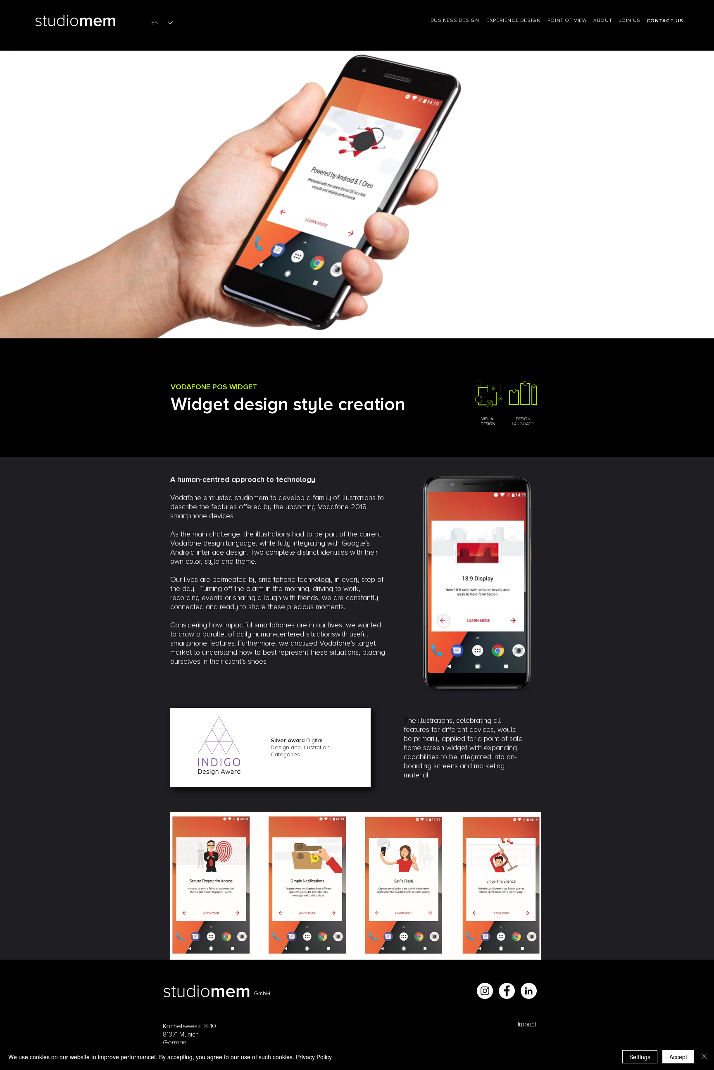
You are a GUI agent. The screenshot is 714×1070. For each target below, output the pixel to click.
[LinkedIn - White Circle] (529, 991)
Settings (639, 1057)
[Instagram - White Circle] (485, 991)
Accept (678, 1057)
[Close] (704, 1056)
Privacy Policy (314, 1057)
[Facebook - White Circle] (507, 991)
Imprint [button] (527, 1024)
